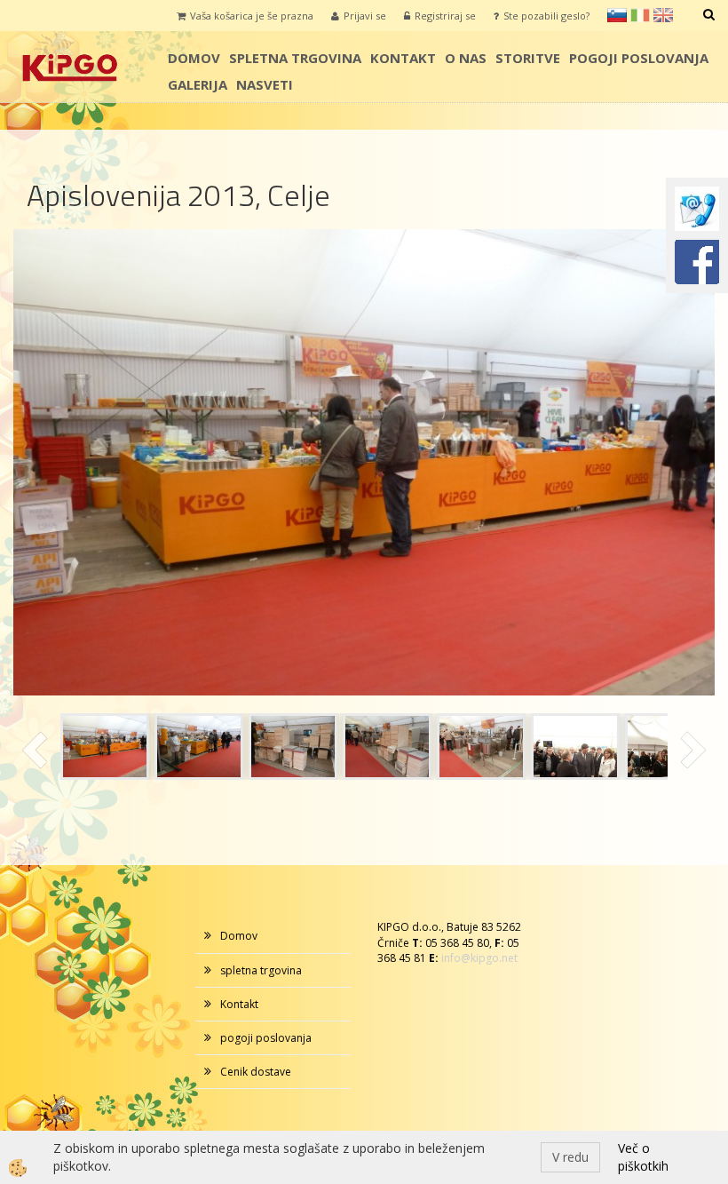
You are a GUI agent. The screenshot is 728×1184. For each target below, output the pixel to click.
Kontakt (403, 58)
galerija (197, 84)
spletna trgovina (295, 58)
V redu (570, 1156)
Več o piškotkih (643, 1157)
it (640, 15)
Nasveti (264, 84)
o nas (466, 58)
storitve (527, 58)
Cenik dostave (255, 1071)
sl (617, 15)
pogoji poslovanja (638, 58)
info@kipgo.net (479, 957)
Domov (194, 58)
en (663, 15)
